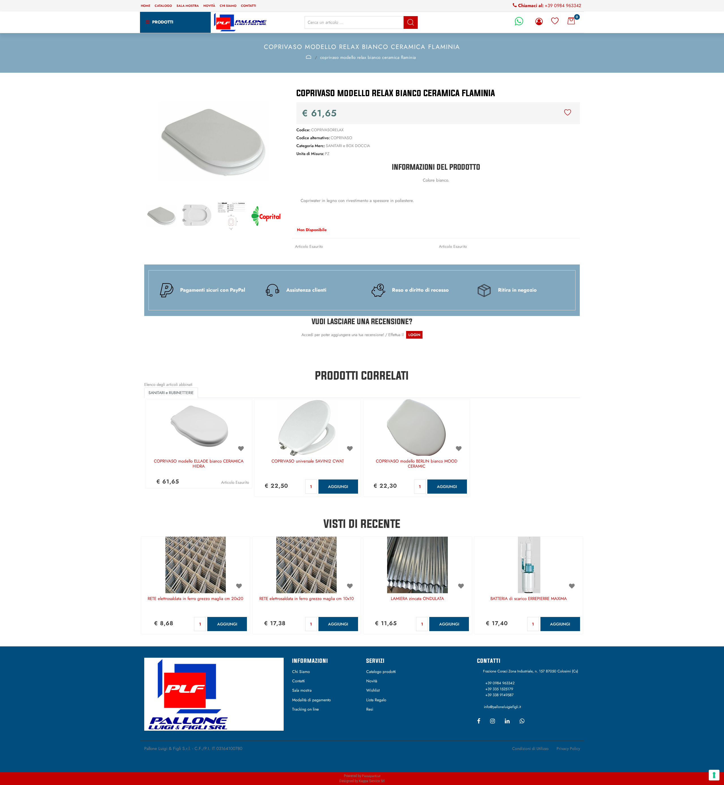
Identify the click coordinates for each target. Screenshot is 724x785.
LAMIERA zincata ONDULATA (417, 599)
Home (145, 5)
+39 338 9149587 (499, 695)
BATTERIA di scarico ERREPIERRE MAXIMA (528, 599)
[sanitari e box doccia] (308, 57)
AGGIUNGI (338, 486)
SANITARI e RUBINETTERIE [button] (171, 392)
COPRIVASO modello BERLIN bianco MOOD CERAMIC (416, 464)
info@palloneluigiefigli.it (502, 706)
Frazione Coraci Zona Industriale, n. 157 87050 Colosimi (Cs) (530, 671)
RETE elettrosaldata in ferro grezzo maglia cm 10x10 (306, 599)
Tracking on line (305, 709)
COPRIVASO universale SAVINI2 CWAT (308, 461)
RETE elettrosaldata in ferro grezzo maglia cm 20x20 (195, 599)
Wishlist (373, 690)
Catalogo (163, 5)
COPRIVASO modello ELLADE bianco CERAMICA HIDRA (199, 464)
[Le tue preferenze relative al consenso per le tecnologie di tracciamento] (714, 775)
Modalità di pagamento (311, 700)
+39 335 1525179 (499, 689)
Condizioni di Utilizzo (530, 748)
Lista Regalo (376, 700)
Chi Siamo (301, 671)
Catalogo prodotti (381, 671)
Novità (209, 5)
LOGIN (414, 334)
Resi (369, 709)
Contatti (248, 5)
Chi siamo (228, 5)
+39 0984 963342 (563, 5)
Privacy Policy (568, 748)
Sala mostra (187, 5)
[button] (411, 22)
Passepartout (371, 775)
